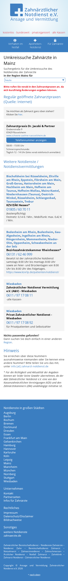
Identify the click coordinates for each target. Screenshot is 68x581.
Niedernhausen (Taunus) (23, 194)
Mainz (7, 463)
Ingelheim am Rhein (36, 235)
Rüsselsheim (25, 198)
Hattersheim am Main (39, 183)
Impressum (11, 512)
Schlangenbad (45, 198)
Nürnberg (10, 474)
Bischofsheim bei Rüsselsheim (27, 176)
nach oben (35, 574)
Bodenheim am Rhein (21, 232)
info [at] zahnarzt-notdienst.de (29, 366)
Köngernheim (15, 239)
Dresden (9, 430)
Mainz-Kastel (50, 190)
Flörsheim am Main (47, 180)
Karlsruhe (10, 452)
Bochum (9, 420)
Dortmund (10, 427)
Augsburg (10, 412)
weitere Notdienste (15, 532)
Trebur (29, 201)
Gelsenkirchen (12, 441)
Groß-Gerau (14, 183)
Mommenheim (36, 239)
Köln (6, 456)
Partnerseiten (12, 497)
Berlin (7, 416)
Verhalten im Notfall (15, 45)
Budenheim (45, 232)
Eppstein (27, 180)
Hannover (10, 449)
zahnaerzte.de (12, 535)
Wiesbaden (14, 284)
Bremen (9, 423)
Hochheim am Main (19, 187)
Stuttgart (9, 477)
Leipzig (8, 459)
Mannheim (10, 467)
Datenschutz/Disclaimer (18, 516)
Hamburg (9, 445)
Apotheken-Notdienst (35, 45)
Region (8, 342)
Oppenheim (22, 243)
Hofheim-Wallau (29, 190)
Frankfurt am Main (15, 438)
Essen (7, 434)
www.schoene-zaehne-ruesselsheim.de (26, 135)
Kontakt (8, 493)
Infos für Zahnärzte (15, 500)
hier (20, 114)
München (9, 470)
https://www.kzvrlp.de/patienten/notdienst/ (32, 272)
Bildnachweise (13, 520)
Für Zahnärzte (55, 43)
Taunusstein (14, 201)
